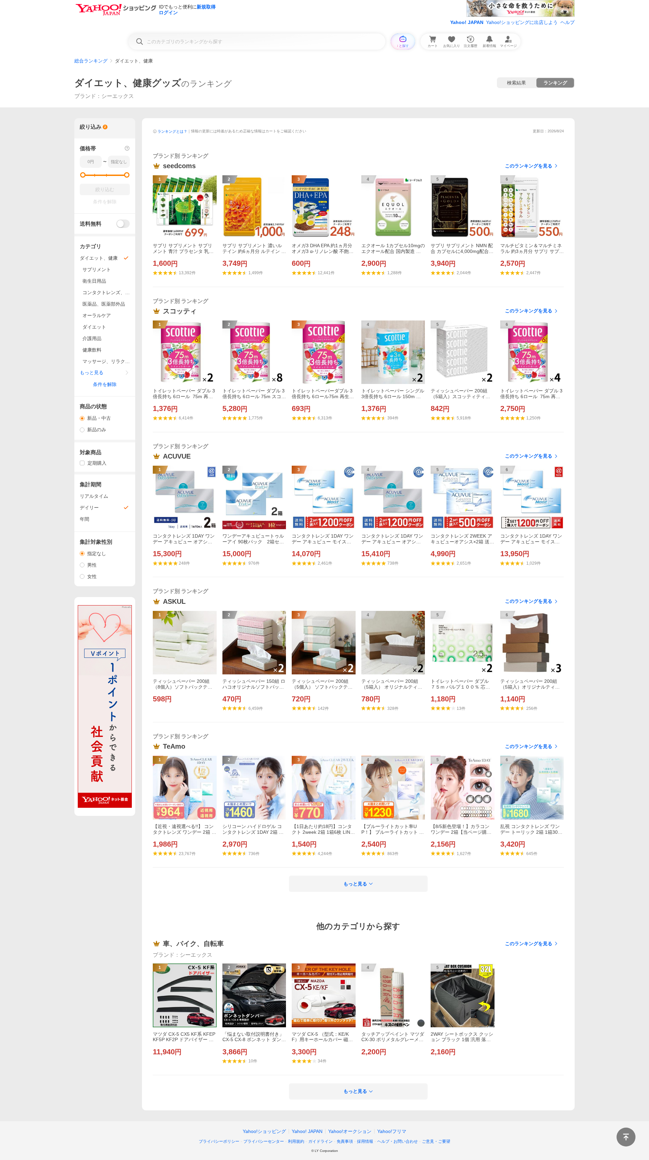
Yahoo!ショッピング (264, 1131)
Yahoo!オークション (349, 1131)
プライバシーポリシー (219, 1141)
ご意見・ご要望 (436, 1141)
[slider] (83, 175)
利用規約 (296, 1141)
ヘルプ (567, 22)
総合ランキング (90, 60)
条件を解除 (105, 384)
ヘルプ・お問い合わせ (397, 1141)
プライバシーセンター (263, 1141)
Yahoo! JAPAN (466, 22)
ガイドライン (320, 1141)
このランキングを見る (528, 166)
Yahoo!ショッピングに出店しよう (522, 22)
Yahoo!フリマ (391, 1131)
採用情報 (365, 1141)
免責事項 (345, 1141)
